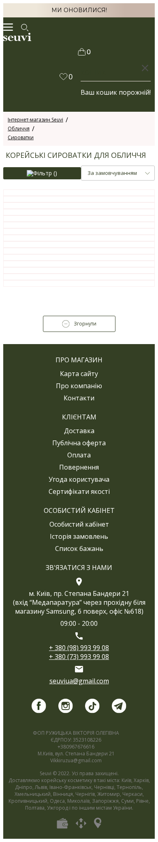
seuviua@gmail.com (79, 680)
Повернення (79, 467)
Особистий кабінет (79, 524)
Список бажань (79, 548)
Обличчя (19, 128)
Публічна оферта (79, 442)
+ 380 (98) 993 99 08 (79, 647)
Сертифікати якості (79, 491)
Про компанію (79, 385)
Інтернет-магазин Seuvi (35, 119)
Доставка (79, 430)
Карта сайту (79, 373)
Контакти (79, 397)
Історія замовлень (79, 536)
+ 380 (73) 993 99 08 (79, 656)
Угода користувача (79, 479)
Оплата (79, 455)
